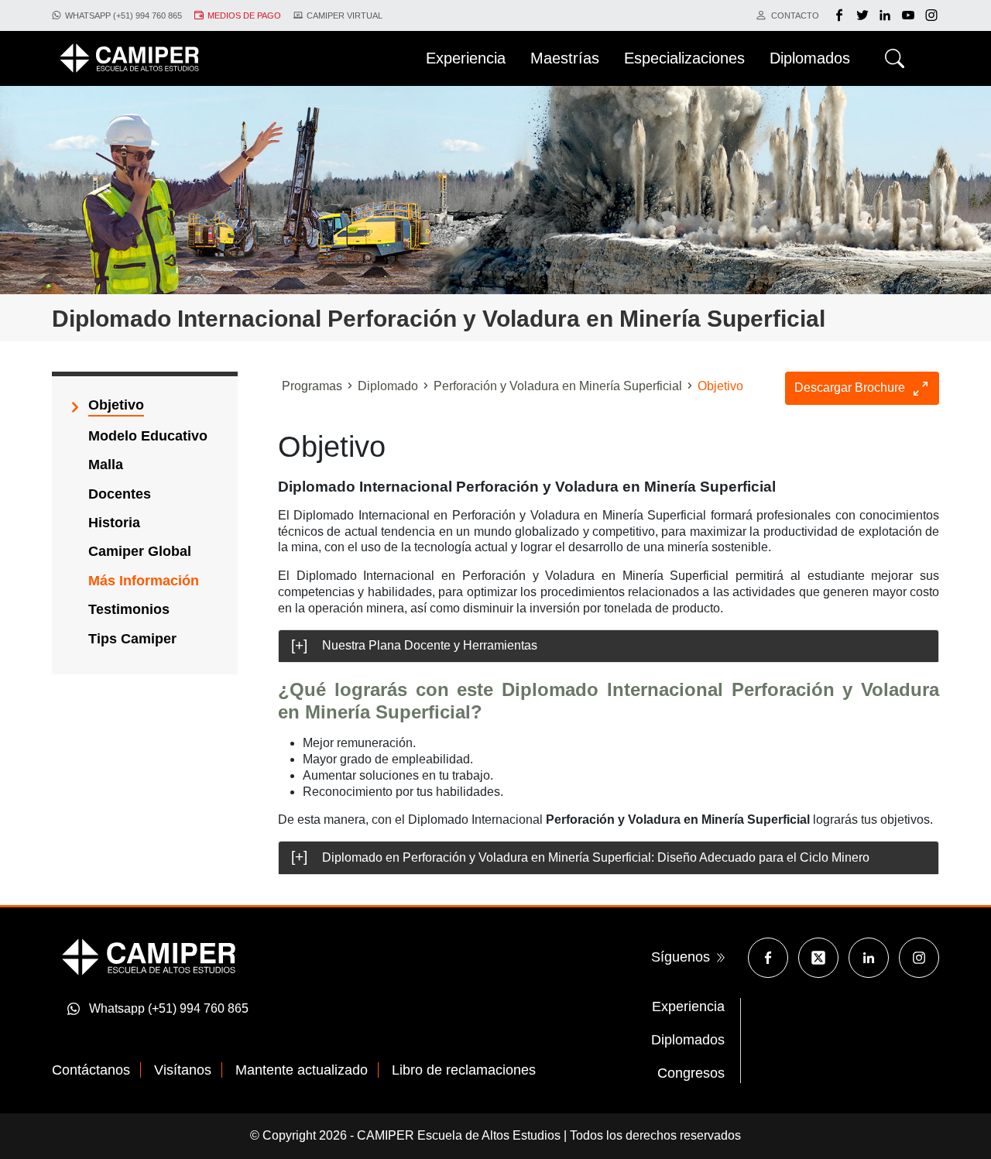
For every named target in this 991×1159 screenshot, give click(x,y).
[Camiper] (148, 955)
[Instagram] (919, 958)
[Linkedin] (869, 958)
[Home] (129, 58)
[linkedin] (887, 15)
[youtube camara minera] (910, 15)
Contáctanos (91, 1070)
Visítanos (182, 1070)
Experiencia (688, 1006)
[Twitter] (864, 15)
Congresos (691, 1073)
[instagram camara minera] (931, 15)
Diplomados (688, 1040)
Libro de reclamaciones (464, 1070)
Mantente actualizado (301, 1070)
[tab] (608, 646)
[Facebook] (841, 15)
